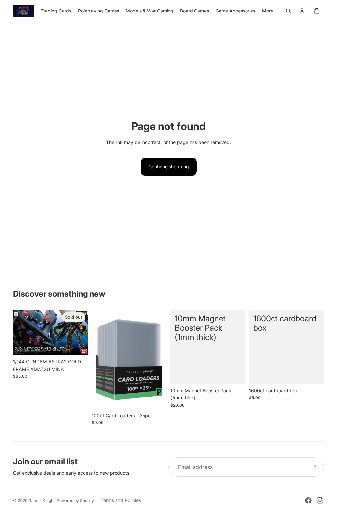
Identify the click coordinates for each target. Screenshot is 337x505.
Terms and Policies (121, 500)
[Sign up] (314, 467)
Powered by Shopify (75, 500)
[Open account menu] (302, 11)
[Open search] (288, 11)
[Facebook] (308, 500)
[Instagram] (320, 500)
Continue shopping (168, 166)
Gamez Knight (41, 500)
